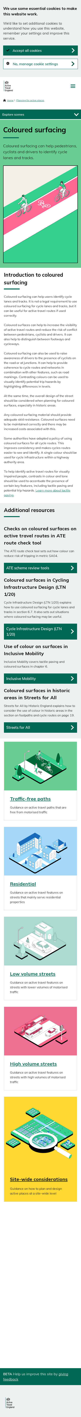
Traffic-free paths (30, 799)
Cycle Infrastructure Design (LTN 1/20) (34, 631)
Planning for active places (30, 100)
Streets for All (18, 727)
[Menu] (73, 86)
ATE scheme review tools (27, 568)
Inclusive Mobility (21, 678)
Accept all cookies (27, 50)
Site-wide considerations (39, 1179)
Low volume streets (32, 974)
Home (10, 100)
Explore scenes (13, 114)
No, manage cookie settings (35, 64)
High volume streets (33, 1064)
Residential (23, 884)
